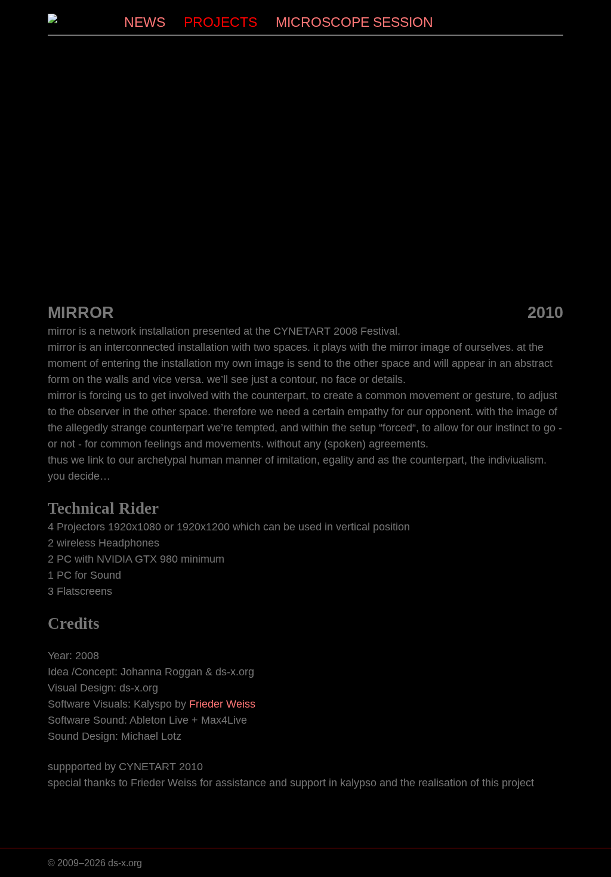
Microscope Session (354, 22)
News (144, 22)
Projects (220, 22)
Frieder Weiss (222, 704)
